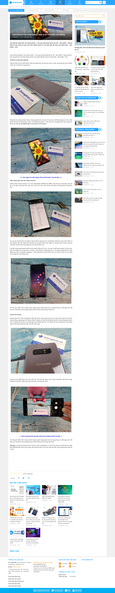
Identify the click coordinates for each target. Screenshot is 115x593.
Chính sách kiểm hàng (14, 583)
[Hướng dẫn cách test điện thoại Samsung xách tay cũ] (90, 35)
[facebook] (18, 478)
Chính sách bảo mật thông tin (16, 581)
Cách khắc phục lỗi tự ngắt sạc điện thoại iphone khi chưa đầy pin (92, 199)
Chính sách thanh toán (14, 576)
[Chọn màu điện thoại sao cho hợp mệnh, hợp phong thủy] (82, 60)
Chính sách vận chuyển (14, 578)
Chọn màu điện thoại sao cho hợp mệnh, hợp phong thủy (82, 69)
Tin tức (17, 6)
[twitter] (23, 478)
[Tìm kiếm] (103, 15)
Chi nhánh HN (87, 560)
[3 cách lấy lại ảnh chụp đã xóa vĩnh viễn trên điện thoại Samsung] (98, 60)
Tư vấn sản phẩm (32, 10)
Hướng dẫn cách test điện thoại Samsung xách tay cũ (90, 48)
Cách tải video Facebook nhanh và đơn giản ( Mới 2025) (16, 541)
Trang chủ (11, 6)
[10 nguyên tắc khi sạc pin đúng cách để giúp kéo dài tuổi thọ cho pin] (82, 80)
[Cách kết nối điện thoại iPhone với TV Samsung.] (78, 182)
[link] (28, 478)
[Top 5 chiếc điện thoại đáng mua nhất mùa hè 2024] (98, 80)
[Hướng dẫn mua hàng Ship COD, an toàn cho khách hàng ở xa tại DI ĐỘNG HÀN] (65, 490)
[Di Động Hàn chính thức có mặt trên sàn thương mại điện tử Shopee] (17, 511)
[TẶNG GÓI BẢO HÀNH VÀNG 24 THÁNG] (49, 490)
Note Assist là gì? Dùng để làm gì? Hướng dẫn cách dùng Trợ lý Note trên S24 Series (17, 499)
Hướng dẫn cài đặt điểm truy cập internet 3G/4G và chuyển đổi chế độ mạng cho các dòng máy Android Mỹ (94, 144)
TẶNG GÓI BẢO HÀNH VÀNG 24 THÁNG (48, 497)
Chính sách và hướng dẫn (83, 10)
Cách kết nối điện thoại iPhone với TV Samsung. (93, 181)
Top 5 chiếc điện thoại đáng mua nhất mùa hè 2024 (97, 89)
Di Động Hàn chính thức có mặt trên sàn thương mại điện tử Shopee (16, 519)
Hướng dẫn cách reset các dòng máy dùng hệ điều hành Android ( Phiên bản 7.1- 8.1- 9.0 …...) (93, 154)
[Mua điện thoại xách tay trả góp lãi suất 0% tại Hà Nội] (33, 490)
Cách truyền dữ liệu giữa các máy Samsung (92, 190)
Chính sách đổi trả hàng (14, 586)
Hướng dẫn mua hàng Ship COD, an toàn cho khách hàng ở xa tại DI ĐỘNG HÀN (64, 499)
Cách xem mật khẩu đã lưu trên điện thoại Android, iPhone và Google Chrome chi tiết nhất (65, 520)
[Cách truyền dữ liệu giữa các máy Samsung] (78, 191)
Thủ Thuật (65, 10)
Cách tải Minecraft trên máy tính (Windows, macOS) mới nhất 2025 (32, 541)
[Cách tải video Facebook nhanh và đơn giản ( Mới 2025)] (17, 532)
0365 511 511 (16, 567)
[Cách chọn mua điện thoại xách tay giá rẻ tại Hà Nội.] (78, 174)
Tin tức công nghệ (25, 6)
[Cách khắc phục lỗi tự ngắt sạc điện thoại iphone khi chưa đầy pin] (78, 200)
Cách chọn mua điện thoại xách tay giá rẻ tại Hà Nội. (93, 173)
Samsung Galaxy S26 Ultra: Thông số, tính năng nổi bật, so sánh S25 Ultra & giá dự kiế (33, 520)
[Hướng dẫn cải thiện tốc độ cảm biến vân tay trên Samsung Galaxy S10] (78, 165)
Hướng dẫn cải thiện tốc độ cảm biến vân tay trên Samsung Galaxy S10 (93, 164)
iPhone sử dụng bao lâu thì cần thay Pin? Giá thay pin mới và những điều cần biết (49, 520)
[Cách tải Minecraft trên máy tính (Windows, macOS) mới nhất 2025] (33, 532)
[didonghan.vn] (17, 2)
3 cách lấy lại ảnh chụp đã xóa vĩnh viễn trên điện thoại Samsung (98, 69)
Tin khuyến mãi (49, 10)
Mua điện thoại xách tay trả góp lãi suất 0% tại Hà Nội (32, 498)
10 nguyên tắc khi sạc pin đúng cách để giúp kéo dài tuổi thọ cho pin (82, 89)
